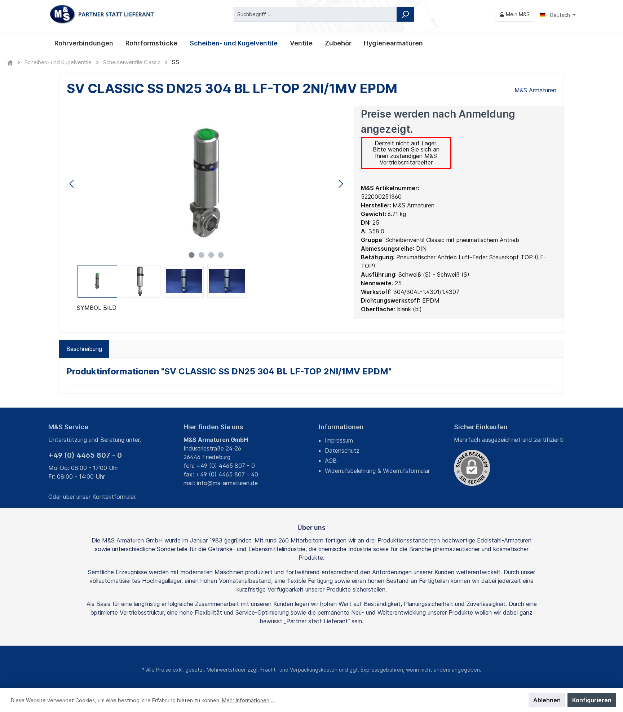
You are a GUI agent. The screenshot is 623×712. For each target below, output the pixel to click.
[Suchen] (405, 14)
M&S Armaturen (535, 90)
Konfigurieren (591, 700)
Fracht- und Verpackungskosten (298, 670)
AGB (331, 460)
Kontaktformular (113, 496)
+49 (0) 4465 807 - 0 (85, 455)
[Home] (10, 62)
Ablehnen (547, 700)
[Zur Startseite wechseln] (102, 14)
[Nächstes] (340, 183)
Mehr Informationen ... (248, 700)
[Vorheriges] (72, 183)
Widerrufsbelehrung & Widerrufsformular (377, 470)
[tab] (84, 349)
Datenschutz (342, 450)
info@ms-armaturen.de (227, 483)
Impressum (339, 440)
